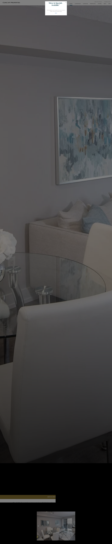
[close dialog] (66, 2)
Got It (56, 13)
